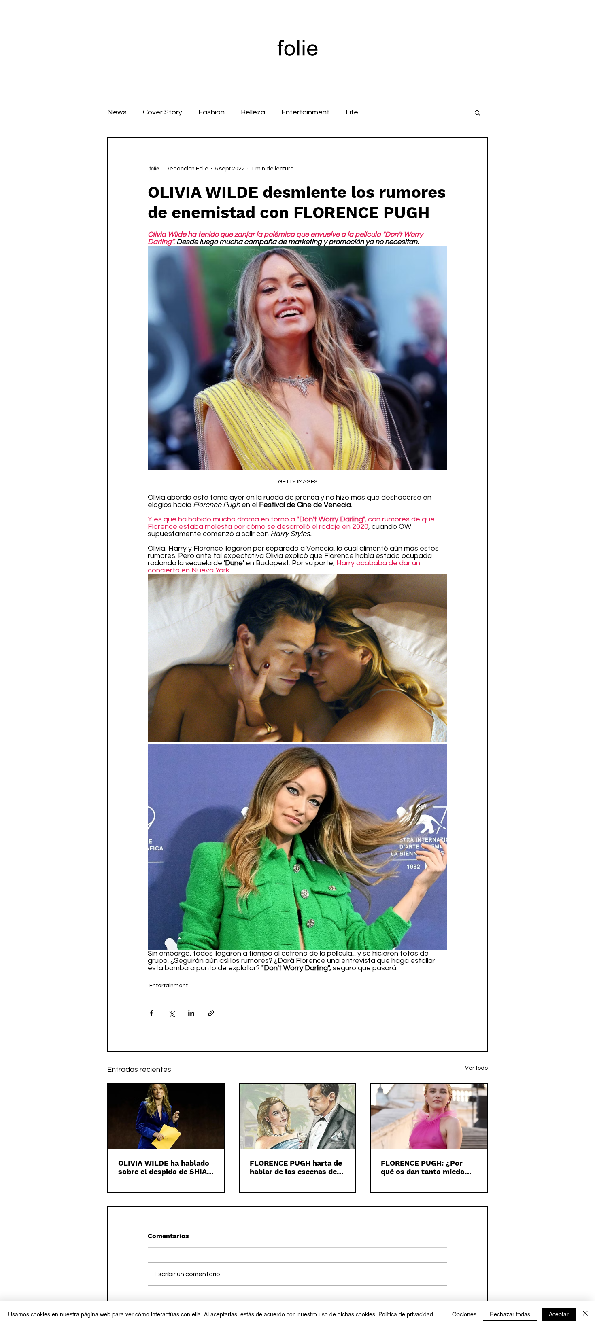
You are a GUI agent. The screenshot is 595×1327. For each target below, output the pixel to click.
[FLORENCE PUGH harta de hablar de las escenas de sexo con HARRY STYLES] (297, 1116)
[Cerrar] (585, 1314)
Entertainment (305, 112)
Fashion (211, 112)
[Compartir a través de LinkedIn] (191, 1013)
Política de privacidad (405, 1314)
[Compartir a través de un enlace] (211, 1013)
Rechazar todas (510, 1314)
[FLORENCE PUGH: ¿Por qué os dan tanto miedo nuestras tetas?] (429, 1116)
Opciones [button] (464, 1314)
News (117, 112)
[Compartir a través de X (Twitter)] (171, 1013)
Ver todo (476, 1068)
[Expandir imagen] (297, 658)
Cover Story (162, 112)
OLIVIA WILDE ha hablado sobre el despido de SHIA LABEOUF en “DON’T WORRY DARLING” (163, 1167)
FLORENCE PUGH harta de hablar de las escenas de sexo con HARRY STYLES (296, 1167)
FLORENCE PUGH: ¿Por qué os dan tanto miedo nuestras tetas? (423, 1167)
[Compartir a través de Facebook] (151, 1013)
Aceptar (559, 1314)
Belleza (253, 112)
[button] (477, 112)
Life (352, 112)
